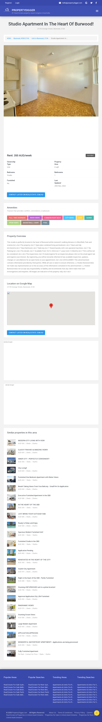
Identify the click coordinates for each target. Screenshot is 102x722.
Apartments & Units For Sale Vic (88, 687)
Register (8, 3)
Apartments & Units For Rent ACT (63, 699)
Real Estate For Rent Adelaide (39, 694)
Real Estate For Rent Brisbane (39, 689)
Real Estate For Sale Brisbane (14, 689)
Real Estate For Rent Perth (38, 692)
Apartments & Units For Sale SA (88, 694)
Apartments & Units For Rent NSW (63, 684)
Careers (90, 712)
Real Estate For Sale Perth (14, 692)
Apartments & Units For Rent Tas (63, 697)
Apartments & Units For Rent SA (63, 694)
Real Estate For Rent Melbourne (39, 687)
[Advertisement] (51, 132)
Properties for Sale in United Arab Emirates (61, 715)
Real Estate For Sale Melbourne (14, 687)
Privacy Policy (79, 712)
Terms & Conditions (65, 712)
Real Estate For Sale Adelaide (14, 694)
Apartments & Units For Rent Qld (63, 689)
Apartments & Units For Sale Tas (88, 697)
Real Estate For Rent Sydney (39, 684)
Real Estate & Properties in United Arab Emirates (24, 715)
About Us (52, 712)
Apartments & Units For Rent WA (63, 692)
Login (17, 3)
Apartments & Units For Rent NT (63, 702)
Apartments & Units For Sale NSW (88, 684)
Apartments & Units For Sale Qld (88, 689)
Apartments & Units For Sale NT (88, 702)
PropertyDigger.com (19, 712)
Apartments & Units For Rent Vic (63, 687)
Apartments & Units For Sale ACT (88, 699)
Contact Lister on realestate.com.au (26, 194)
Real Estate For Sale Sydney (14, 684)
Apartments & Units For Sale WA (88, 692)
